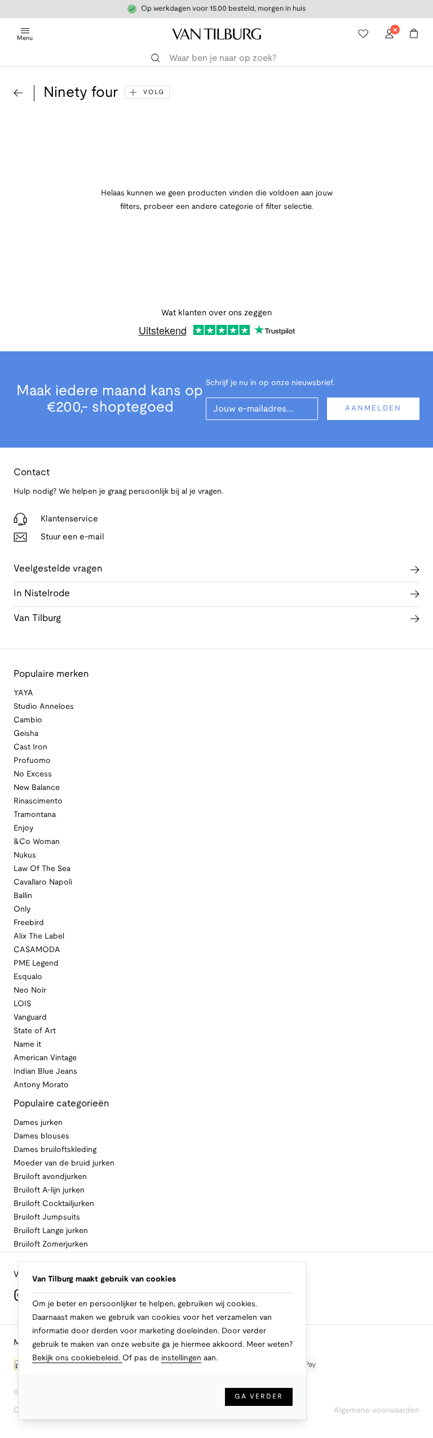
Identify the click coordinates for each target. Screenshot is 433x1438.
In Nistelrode (42, 594)
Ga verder (259, 1397)
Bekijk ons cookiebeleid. (77, 1358)
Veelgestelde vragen (58, 569)
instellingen (181, 1358)
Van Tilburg (37, 618)
